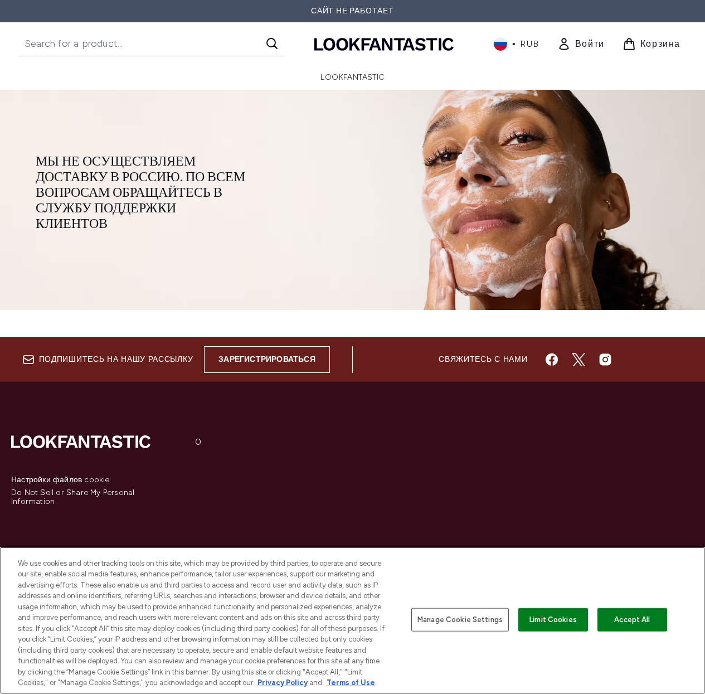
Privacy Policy (282, 682)
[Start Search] (272, 43)
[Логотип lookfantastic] (384, 44)
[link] (581, 44)
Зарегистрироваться (266, 359)
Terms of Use (351, 682)
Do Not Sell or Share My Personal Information (72, 497)
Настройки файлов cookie (60, 479)
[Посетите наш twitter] (578, 359)
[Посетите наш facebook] (551, 359)
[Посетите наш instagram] (605, 359)
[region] (352, 620)
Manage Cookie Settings (460, 619)
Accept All (632, 619)
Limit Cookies (553, 619)
